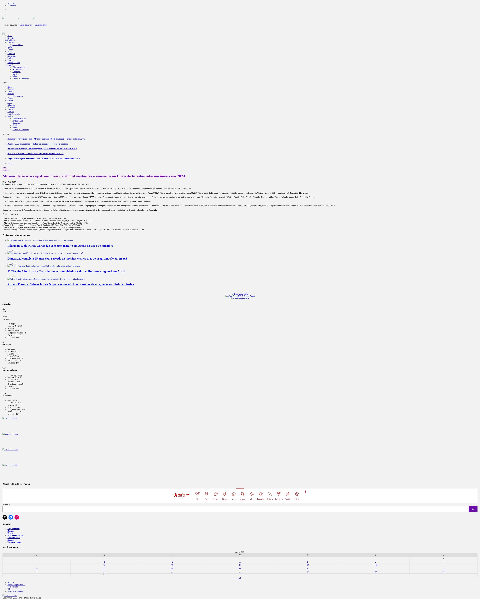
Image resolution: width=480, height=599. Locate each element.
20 (308, 568)
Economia (12, 56)
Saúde (10, 51)
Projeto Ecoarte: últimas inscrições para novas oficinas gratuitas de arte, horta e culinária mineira (71, 284)
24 (104, 572)
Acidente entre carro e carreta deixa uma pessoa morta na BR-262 (36, 154)
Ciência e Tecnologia (20, 78)
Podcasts (11, 42)
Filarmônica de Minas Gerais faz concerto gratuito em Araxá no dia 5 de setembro (60, 245)
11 (172, 565)
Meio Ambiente (14, 63)
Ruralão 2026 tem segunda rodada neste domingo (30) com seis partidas (38, 144)
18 (172, 568)
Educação (11, 54)
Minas (14, 76)
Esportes (11, 38)
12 (240, 565)
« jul (239, 578)
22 (443, 568)
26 (240, 572)
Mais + (10, 65)
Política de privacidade (16, 584)
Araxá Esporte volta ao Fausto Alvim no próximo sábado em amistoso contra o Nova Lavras (46, 139)
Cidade (10, 49)
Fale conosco (13, 5)
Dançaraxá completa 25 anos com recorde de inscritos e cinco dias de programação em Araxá (67, 258)
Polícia (10, 58)
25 (172, 572)
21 (376, 568)
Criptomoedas (14, 529)
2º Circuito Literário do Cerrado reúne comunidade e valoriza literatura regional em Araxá (66, 271)
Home (4, 168)
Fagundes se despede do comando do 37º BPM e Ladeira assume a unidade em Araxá (44, 158)
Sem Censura (17, 45)
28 (376, 572)
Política (10, 40)
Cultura (10, 47)
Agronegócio (17, 69)
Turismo (11, 60)
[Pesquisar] (473, 509)
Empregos (16, 72)
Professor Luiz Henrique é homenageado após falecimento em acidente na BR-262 (42, 149)
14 (376, 565)
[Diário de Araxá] (32, 25)
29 (443, 572)
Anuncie (11, 3)
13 (308, 565)
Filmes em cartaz (19, 67)
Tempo (10, 163)
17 (104, 568)
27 (308, 572)
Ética (10, 589)
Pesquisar (6, 505)
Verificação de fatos (15, 591)
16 (37, 568)
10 (104, 565)
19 (240, 568)
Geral (14, 74)
